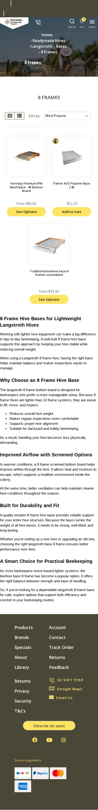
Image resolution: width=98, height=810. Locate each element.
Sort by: (34, 116)
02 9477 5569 (70, 679)
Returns (57, 657)
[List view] (19, 116)
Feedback (59, 667)
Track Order (61, 647)
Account (57, 627)
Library (22, 667)
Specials (23, 647)
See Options (26, 211)
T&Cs (20, 711)
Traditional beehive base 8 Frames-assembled (49, 273)
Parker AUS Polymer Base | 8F (72, 185)
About (21, 657)
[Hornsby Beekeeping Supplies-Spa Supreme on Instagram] (63, 740)
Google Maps (70, 688)
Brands (22, 637)
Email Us (64, 697)
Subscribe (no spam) (48, 725)
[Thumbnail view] (10, 116)
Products (24, 627)
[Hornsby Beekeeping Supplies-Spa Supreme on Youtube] (49, 740)
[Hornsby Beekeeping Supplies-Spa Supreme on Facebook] (35, 740)
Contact (57, 637)
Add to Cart (71, 211)
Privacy (22, 691)
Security (23, 701)
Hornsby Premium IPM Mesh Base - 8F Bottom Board (26, 187)
